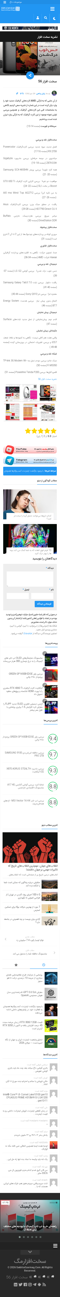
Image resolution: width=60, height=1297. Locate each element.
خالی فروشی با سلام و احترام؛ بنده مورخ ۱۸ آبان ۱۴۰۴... (27, 1083)
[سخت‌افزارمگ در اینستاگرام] (30, 1284)
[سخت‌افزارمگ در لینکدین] (15, 1284)
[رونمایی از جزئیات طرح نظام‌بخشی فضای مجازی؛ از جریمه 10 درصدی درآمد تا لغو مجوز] (51, 978)
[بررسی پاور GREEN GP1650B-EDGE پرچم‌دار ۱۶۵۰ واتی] (51, 675)
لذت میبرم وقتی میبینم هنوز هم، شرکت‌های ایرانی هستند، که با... (26, 1185)
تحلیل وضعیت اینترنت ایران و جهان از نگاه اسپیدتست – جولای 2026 (23, 1041)
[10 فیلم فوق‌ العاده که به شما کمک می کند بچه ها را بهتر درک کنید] (30, 539)
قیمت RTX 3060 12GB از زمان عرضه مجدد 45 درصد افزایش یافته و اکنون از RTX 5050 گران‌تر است (22, 1025)
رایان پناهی (40, 93)
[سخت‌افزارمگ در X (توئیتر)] (20, 1284)
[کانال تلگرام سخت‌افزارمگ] (34, 1284)
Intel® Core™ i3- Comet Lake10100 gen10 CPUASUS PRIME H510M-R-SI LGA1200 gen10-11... (25, 1098)
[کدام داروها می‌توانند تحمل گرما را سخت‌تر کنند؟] (30, 504)
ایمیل (26, 590)
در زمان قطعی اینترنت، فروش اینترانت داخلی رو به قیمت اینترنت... (25, 1112)
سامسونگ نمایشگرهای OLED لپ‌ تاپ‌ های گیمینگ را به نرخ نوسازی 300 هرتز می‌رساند (23, 659)
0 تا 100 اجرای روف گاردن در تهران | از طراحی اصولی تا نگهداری (23, 896)
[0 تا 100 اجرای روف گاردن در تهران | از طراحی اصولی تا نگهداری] (50, 896)
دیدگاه (50, 568)
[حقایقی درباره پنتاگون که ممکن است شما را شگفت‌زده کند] (50, 884)
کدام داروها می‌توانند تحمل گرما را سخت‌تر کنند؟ (32, 517)
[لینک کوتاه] (17, 93)
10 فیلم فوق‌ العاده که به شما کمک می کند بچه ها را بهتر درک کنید (30, 552)
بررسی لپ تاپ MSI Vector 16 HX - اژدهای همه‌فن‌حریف (24, 802)
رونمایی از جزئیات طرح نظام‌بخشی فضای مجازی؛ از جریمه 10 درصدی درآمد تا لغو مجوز (24, 978)
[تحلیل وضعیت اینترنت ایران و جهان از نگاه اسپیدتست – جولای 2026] (51, 1041)
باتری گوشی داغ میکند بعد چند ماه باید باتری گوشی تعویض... (28, 1069)
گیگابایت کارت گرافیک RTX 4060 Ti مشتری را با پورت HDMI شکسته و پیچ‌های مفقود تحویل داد (23, 691)
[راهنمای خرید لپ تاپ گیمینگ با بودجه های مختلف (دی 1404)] (30, 1216)
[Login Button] (38, 18)
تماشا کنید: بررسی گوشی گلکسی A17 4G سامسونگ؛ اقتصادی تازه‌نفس (25, 786)
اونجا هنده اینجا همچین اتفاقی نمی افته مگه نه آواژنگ (26, 1147)
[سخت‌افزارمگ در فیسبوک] (25, 1284)
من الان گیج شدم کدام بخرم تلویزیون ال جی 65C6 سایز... (28, 1171)
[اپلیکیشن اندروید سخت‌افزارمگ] (39, 1284)
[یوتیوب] (30, 449)
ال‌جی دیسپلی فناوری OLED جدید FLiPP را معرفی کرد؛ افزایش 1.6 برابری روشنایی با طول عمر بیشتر (23, 707)
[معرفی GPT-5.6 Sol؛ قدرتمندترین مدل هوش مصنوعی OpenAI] (51, 994)
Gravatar (27, 634)
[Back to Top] (30, 1252)
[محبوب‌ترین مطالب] (16, 965)
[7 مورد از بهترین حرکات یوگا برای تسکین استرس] (50, 908)
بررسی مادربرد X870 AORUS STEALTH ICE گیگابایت (25, 770)
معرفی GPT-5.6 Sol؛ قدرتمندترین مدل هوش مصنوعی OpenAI (24, 993)
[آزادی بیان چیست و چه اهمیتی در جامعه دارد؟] (50, 920)
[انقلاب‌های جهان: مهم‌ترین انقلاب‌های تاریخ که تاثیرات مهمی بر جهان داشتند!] (30, 847)
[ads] (30, 28)
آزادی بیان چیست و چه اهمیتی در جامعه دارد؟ (22, 920)
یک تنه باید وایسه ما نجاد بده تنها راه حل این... (27, 1159)
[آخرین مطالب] (43, 965)
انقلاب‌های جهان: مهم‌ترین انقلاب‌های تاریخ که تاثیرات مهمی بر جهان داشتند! (33, 868)
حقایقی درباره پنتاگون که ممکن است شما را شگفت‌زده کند (22, 884)
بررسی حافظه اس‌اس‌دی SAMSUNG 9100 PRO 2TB (24, 754)
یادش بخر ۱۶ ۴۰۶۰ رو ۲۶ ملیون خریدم (31, 1135)
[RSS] (44, 1284)
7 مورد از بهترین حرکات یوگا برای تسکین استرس (22, 908)
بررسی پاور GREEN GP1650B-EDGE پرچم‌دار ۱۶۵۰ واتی (26, 675)
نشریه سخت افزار (48, 37)
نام (51, 590)
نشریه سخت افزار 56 (47, 379)
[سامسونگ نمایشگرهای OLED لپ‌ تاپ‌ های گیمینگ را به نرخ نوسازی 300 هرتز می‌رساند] (51, 660)
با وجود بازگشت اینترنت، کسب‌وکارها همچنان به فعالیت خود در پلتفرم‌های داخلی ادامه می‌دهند (23, 472)
